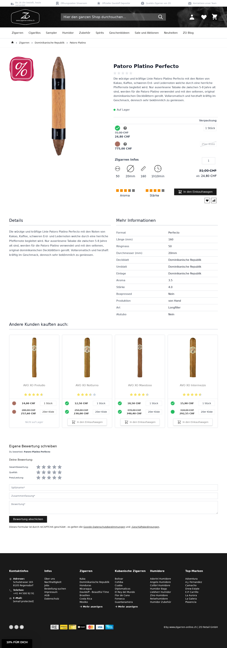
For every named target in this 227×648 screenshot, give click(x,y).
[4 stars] (54, 467)
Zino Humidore (159, 595)
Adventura (191, 578)
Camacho (191, 585)
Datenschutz (51, 598)
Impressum (50, 592)
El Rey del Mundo (125, 592)
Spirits (100, 32)
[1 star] (38, 467)
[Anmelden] (192, 17)
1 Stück (101, 403)
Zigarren (17, 32)
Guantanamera (124, 602)
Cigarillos (35, 32)
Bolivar (119, 578)
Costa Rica (86, 598)
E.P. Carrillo (191, 592)
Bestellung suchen (55, 588)
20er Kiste (101, 411)
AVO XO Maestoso (140, 385)
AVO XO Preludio (34, 385)
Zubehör (84, 32)
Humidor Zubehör (160, 602)
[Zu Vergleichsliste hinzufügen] (214, 200)
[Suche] (160, 17)
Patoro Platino (78, 42)
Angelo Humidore (160, 582)
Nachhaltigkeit (52, 582)
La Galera (191, 598)
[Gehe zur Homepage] (12, 43)
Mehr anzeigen (93, 606)
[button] (17, 643)
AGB (47, 595)
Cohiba (119, 582)
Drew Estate (192, 588)
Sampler (51, 32)
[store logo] (24, 17)
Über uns (49, 578)
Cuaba (118, 585)
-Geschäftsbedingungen (145, 527)
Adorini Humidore (160, 578)
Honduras (85, 585)
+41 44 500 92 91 (23, 593)
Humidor (68, 32)
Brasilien (85, 595)
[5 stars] (59, 467)
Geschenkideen (119, 32)
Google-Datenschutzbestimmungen (104, 527)
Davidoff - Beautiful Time (94, 592)
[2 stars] (43, 467)
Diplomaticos (122, 588)
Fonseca (120, 598)
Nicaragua (86, 588)
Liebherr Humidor (160, 592)
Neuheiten (171, 32)
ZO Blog (188, 32)
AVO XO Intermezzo (193, 385)
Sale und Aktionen (147, 32)
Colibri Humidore (160, 585)
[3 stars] (49, 467)
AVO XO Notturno (87, 385)
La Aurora (191, 595)
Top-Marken (194, 571)
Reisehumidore (159, 598)
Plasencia (190, 602)
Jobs (46, 585)
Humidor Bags (158, 588)
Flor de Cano (122, 595)
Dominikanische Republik (49, 42)
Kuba (82, 578)
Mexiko (84, 602)
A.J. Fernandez (193, 582)
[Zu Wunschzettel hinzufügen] (207, 200)
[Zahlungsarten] (82, 627)
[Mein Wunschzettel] (204, 17)
